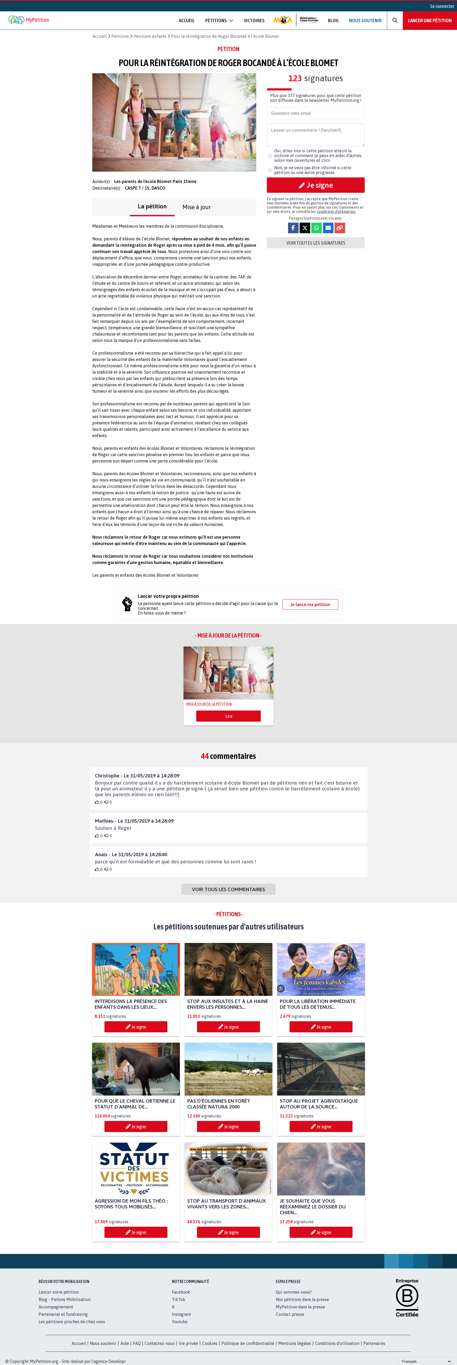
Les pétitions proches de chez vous (72, 1321)
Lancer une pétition (430, 20)
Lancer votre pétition (59, 1292)
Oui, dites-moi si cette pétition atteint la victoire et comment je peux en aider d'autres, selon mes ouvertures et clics (318, 155)
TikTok (178, 1299)
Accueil (187, 20)
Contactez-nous (160, 1343)
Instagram (181, 1314)
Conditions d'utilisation (337, 1343)
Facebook (181, 1292)
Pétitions (120, 36)
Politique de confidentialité (247, 1343)
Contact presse (290, 1314)
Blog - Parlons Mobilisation (64, 1299)
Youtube (180, 1321)
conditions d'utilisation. (336, 211)
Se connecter (442, 6)
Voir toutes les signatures (315, 243)
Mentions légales (294, 1343)
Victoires (254, 20)
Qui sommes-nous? (294, 1292)
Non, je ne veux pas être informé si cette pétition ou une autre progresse (312, 170)
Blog (333, 20)
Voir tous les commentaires (228, 889)
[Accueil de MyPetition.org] (29, 20)
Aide (124, 1343)
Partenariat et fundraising (63, 1314)
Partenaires (374, 1343)
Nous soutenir (365, 20)
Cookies (209, 1343)
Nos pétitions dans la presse (302, 1299)
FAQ (137, 1343)
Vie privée (188, 1343)
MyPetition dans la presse (300, 1306)
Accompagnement (56, 1306)
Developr (117, 1361)
